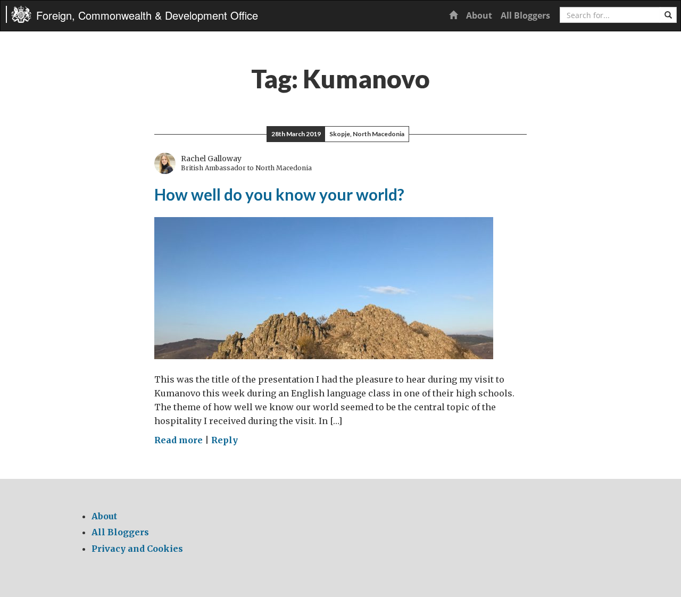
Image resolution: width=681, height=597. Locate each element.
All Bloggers (525, 15)
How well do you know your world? (279, 194)
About (479, 15)
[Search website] (668, 15)
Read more (178, 440)
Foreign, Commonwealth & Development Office (147, 15)
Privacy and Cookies (137, 548)
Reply (224, 440)
